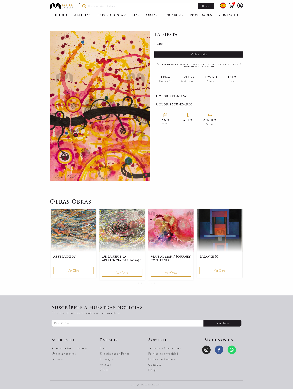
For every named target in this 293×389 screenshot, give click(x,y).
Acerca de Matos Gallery (69, 348)
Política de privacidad (163, 353)
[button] (138, 283)
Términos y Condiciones (164, 348)
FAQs (152, 370)
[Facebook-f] (219, 350)
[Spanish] (223, 6)
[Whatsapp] (232, 350)
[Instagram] (206, 350)
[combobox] (138, 6)
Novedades (201, 15)
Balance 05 (209, 256)
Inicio (61, 15)
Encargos (173, 15)
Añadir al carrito (198, 54)
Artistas (82, 15)
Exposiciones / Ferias (118, 15)
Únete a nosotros (64, 353)
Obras (152, 15)
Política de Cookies (161, 359)
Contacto (228, 15)
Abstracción (64, 256)
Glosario (57, 359)
